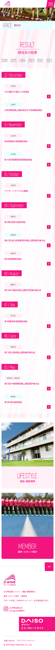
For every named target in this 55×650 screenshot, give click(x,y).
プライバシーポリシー (26, 640)
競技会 (24, 596)
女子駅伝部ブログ (41, 600)
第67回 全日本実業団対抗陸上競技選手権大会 (24, 240)
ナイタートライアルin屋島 (16, 190)
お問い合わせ (9, 640)
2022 (40, 61)
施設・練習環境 (28, 591)
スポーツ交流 (9, 600)
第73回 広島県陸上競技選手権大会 (19, 352)
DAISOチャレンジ (24, 600)
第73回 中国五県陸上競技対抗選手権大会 (22, 290)
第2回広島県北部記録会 (15, 221)
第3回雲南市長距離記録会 (16, 321)
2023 (31, 61)
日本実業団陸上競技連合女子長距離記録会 (23, 110)
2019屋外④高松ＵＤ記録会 (16, 91)
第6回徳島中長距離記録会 (16, 141)
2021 (49, 61)
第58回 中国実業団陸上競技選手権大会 (21, 383)
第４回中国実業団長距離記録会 (18, 159)
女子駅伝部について (12, 591)
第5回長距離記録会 (13, 258)
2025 (14, 61)
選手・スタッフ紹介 (11, 596)
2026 (5, 61)
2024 (22, 61)
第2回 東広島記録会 (13, 402)
